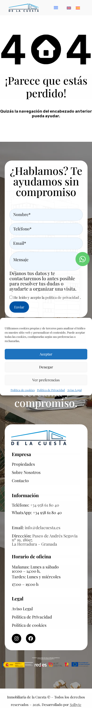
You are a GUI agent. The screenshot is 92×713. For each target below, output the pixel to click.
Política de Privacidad (51, 390)
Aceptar (46, 354)
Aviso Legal (74, 390)
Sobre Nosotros (26, 472)
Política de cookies (23, 390)
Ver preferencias (46, 380)
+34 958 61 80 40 (44, 505)
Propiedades (23, 464)
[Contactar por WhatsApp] (82, 259)
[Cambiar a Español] (77, 7)
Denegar (46, 367)
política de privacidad (62, 297)
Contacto (20, 480)
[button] (55, 7)
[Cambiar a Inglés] (68, 7)
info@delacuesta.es (42, 527)
